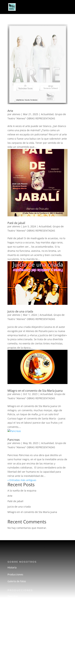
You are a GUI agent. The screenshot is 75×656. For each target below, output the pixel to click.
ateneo (16, 114)
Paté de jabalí (16, 223)
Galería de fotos (17, 581)
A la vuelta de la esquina (22, 490)
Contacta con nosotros (20, 645)
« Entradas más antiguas (22, 480)
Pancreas (14, 440)
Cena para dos (16, 603)
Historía (12, 567)
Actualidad (47, 114)
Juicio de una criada (20, 311)
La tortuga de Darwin (20, 609)
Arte (10, 111)
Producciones (15, 574)
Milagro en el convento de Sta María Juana (35, 391)
